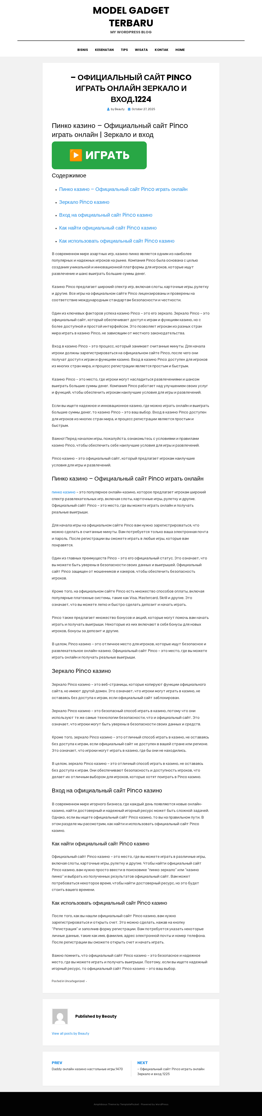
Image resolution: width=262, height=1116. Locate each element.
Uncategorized (75, 981)
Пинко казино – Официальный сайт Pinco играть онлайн (123, 189)
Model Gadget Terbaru (131, 16)
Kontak (161, 50)
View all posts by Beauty (70, 1033)
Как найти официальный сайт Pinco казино (108, 227)
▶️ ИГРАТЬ (99, 155)
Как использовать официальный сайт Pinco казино (116, 241)
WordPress (162, 1104)
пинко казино (64, 492)
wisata (141, 50)
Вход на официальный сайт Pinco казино (105, 215)
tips (124, 50)
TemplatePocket (129, 1104)
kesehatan (104, 50)
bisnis (82, 50)
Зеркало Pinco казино (84, 202)
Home (180, 50)
